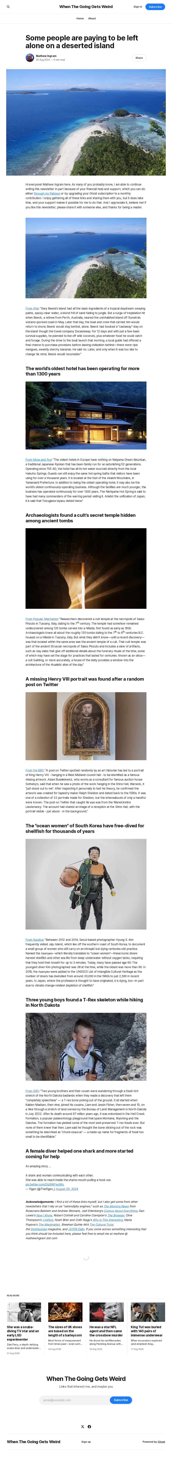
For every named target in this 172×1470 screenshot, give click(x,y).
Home (80, 18)
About (92, 18)
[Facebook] (89, 1426)
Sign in (138, 6)
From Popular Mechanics (42, 619)
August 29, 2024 (67, 1189)
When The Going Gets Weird (86, 7)
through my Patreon (47, 193)
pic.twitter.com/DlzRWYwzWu (45, 1184)
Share (139, 57)
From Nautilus (35, 939)
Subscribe (155, 6)
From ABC (32, 1091)
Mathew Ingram (46, 56)
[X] (82, 1426)
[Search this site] (8, 6)
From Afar (32, 308)
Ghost (161, 1441)
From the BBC (35, 770)
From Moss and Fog (38, 459)
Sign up (86, 1441)
